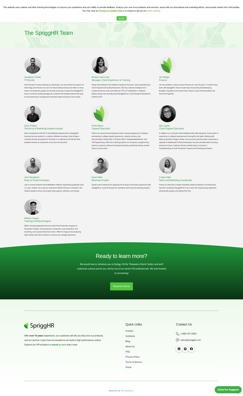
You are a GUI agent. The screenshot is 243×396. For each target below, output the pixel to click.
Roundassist (127, 390)
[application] (228, 390)
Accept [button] (122, 18)
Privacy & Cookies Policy (111, 10)
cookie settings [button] (153, 10)
